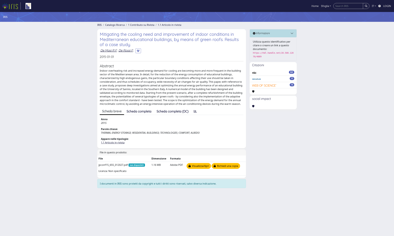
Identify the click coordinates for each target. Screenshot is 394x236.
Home (315, 6)
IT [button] (373, 6)
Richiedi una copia (227, 166)
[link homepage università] (28, 6)
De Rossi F (126, 50)
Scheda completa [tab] (139, 111)
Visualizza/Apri (200, 166)
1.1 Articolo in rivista (169, 25)
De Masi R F (108, 50)
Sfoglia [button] (325, 6)
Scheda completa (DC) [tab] (173, 111)
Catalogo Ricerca (115, 25)
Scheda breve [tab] (112, 111)
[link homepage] (11, 6)
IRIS (99, 25)
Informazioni (262, 33)
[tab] (195, 111)
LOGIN (387, 6)
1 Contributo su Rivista (141, 25)
